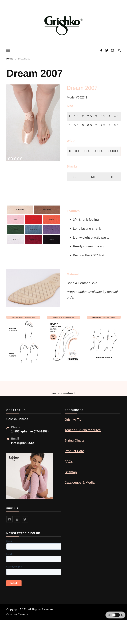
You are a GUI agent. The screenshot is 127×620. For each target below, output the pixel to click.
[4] (18, 158)
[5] (21, 158)
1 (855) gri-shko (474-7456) (29, 431)
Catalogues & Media (80, 482)
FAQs (69, 461)
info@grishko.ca (22, 442)
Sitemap (71, 472)
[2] (12, 158)
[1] (9, 158)
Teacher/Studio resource (83, 430)
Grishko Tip (73, 419)
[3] (15, 158)
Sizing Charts (74, 440)
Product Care (74, 451)
